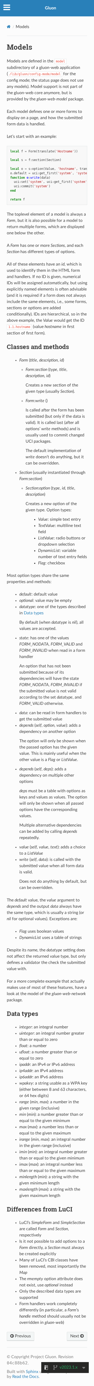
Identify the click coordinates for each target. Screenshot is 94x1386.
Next (75, 1336)
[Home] (9, 26)
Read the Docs (25, 1377)
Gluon (50, 8)
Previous (22, 1336)
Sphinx (32, 1372)
